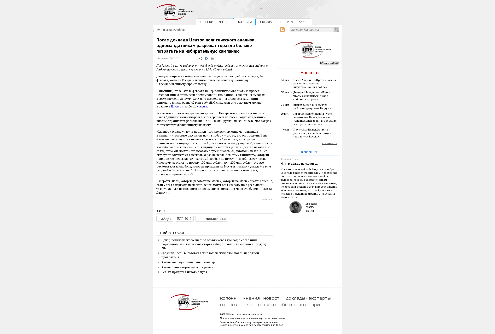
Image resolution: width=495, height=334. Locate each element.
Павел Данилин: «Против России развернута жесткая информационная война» (314, 83)
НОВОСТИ (244, 22)
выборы (165, 218)
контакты (265, 304)
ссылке (202, 106)
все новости (329, 143)
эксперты (319, 298)
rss (249, 304)
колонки (229, 298)
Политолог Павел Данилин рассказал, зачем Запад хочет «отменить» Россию (312, 133)
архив (318, 304)
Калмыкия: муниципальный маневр (188, 262)
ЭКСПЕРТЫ (285, 22)
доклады (295, 298)
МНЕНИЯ (224, 22)
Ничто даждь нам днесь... (299, 164)
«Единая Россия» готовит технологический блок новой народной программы (210, 255)
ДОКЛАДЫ (265, 22)
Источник (267, 199)
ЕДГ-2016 (184, 218)
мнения (251, 298)
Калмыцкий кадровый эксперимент (188, 267)
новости (272, 298)
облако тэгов (293, 304)
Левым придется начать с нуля (184, 272)
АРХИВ (303, 22)
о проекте (231, 304)
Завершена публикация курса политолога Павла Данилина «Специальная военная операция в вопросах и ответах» (315, 119)
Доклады (177, 106)
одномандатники (211, 218)
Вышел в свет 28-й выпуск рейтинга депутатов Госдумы (312, 106)
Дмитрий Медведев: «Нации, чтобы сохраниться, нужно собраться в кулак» (312, 96)
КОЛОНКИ (206, 22)
